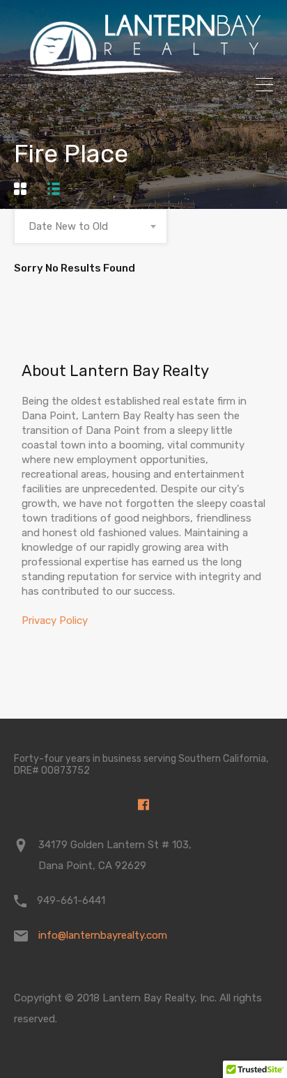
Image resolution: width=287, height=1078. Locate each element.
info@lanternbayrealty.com (102, 935)
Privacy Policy (55, 620)
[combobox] (90, 226)
